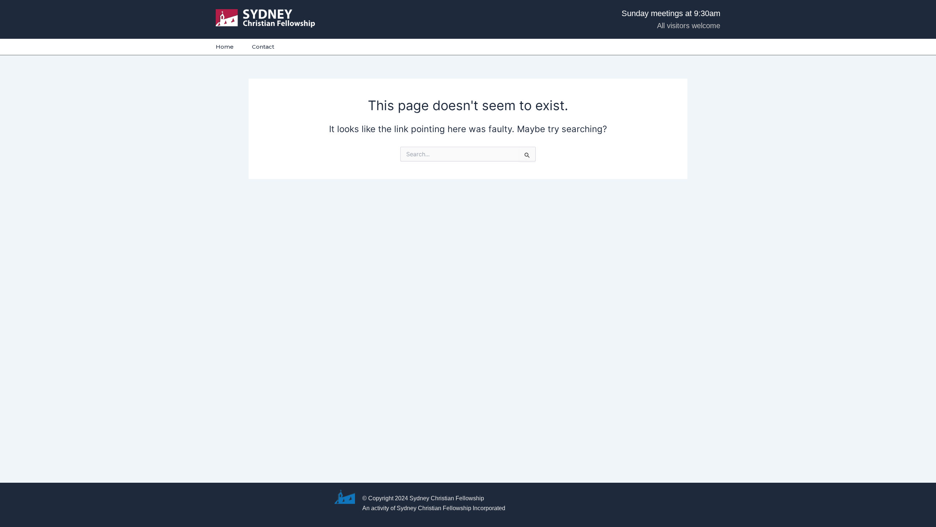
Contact (263, 46)
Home (225, 46)
